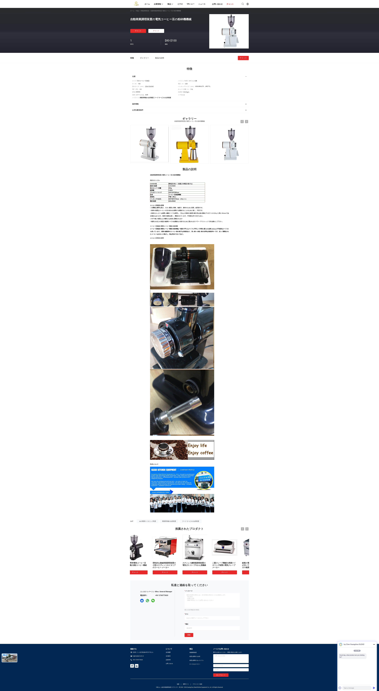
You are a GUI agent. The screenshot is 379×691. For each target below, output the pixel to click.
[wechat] (153, 600)
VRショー (190, 4)
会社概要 (168, 652)
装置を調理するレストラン (197, 660)
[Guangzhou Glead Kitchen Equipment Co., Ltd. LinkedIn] (136, 666)
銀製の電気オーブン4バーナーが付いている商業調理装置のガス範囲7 (234, 565)
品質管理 (168, 659)
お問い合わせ (169, 663)
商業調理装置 (145, 11)
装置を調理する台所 (195, 656)
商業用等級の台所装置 (169, 521)
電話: (187, 624)
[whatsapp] (147, 600)
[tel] (158, 600)
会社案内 (168, 656)
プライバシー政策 (197, 684)
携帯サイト (186, 684)
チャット (138, 31)
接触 (188, 635)
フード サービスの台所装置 (190, 521)
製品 (137, 11)
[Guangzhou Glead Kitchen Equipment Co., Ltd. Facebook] (132, 666)
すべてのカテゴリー (195, 664)
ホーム (132, 11)
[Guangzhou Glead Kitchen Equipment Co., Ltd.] (136, 4)
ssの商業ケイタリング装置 (147, 521)
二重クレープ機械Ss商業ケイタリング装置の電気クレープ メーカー (203, 565)
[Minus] (374, 644)
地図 (178, 684)
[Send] (374, 688)
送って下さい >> (220, 675)
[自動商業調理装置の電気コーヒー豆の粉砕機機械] (229, 31)
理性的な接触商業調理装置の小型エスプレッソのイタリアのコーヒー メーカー (144, 565)
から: (187, 614)
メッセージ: (189, 591)
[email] (142, 600)
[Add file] (340, 688)
